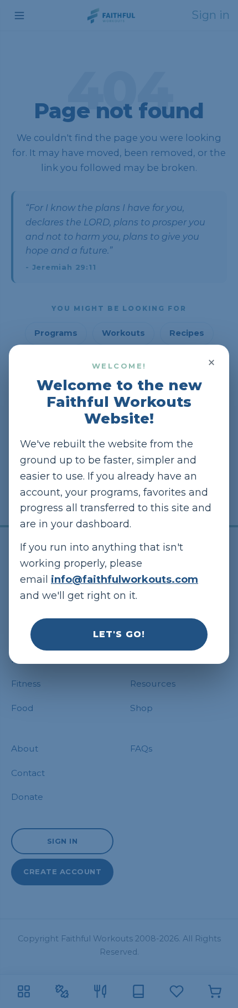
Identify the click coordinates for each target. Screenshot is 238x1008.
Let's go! (119, 633)
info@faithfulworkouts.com (124, 579)
